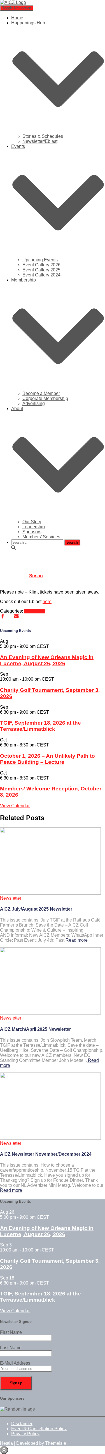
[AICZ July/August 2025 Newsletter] (50, 893)
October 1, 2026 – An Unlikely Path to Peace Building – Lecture (47, 759)
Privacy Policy (25, 1433)
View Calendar (15, 805)
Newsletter (34, 611)
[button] (58, 131)
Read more (76, 940)
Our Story (31, 521)
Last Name (11, 1347)
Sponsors (31, 531)
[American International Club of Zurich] (13, 2)
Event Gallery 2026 (41, 264)
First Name (11, 1332)
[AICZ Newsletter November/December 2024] (50, 1138)
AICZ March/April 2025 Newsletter (35, 1029)
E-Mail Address (15, 1363)
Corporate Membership (45, 398)
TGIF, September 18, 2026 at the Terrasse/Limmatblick (40, 726)
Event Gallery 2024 (41, 275)
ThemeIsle (55, 1443)
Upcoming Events (40, 259)
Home (17, 17)
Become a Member (41, 393)
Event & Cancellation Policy (39, 1428)
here (47, 601)
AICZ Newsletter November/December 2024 (46, 1154)
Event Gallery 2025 (41, 269)
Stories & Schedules (42, 136)
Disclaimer (21, 1423)
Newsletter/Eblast (39, 141)
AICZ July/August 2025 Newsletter (36, 909)
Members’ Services (41, 536)
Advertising (33, 403)
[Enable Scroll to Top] (4, 1450)
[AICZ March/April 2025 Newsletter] (50, 1013)
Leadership (33, 526)
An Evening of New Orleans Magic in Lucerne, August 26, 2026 (47, 660)
